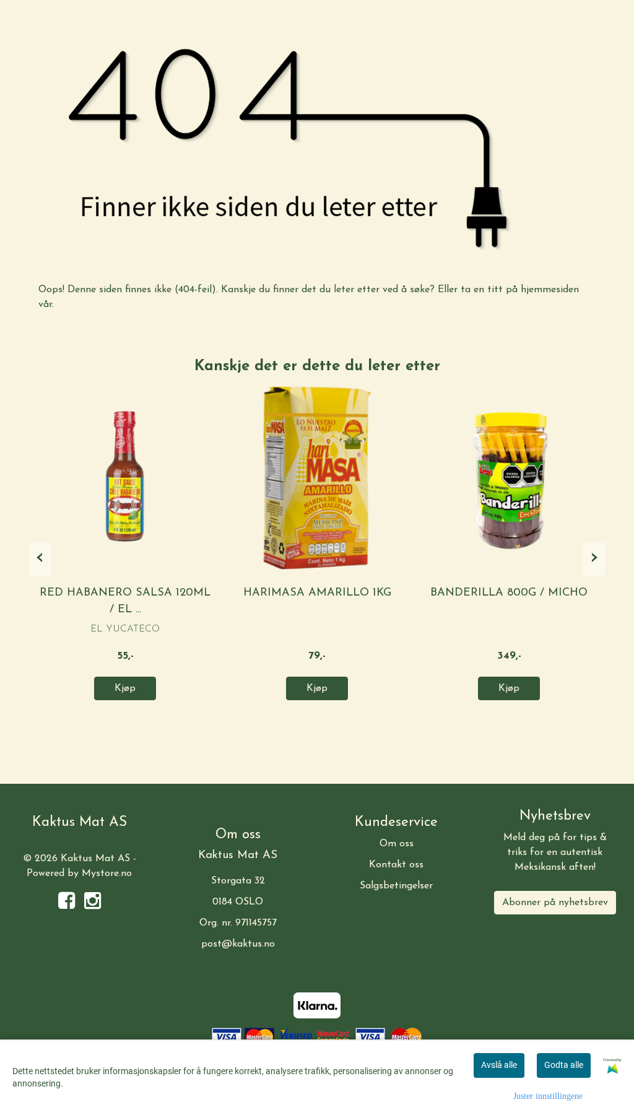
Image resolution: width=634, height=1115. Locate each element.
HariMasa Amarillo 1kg (317, 593)
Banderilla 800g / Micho (509, 593)
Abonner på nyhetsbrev (555, 903)
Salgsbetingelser (396, 886)
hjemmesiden (550, 290)
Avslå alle (499, 1065)
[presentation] (40, 559)
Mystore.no (107, 874)
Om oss (397, 844)
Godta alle (563, 1065)
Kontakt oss (396, 865)
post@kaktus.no (238, 944)
